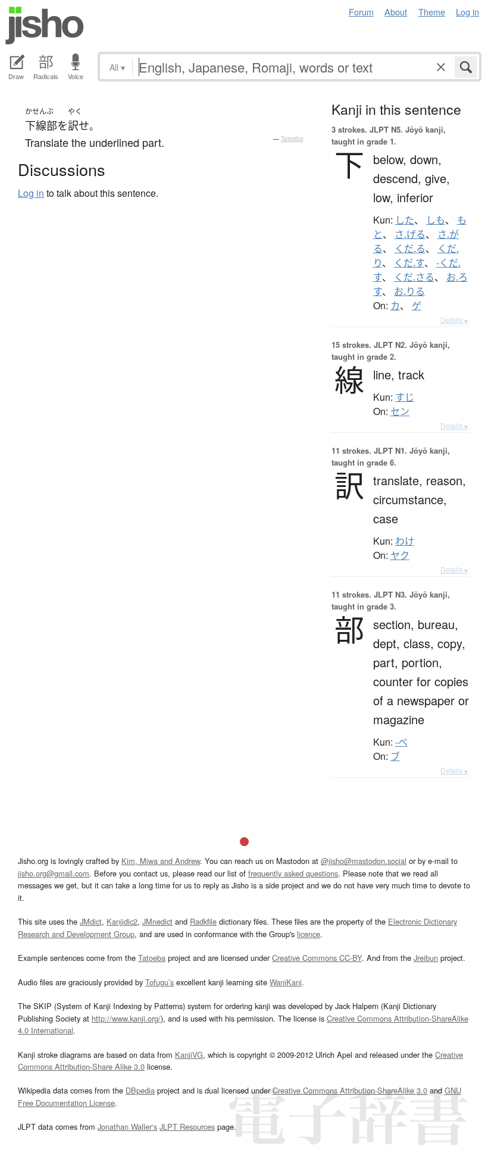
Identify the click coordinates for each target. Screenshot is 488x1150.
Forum (361, 11)
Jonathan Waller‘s (127, 1126)
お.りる (409, 291)
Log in (467, 11)
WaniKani (286, 982)
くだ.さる (414, 277)
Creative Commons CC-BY (317, 957)
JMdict (91, 921)
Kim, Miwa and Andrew (160, 860)
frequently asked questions (293, 873)
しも (435, 220)
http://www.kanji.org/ (126, 1018)
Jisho (44, 26)
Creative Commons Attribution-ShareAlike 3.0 (350, 1090)
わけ (404, 541)
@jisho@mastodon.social (363, 860)
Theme (431, 11)
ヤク (399, 555)
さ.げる (410, 234)
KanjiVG (189, 1054)
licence (308, 934)
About (395, 11)
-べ (401, 742)
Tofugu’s (159, 982)
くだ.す (409, 262)
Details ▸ (454, 320)
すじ (404, 397)
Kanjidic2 (122, 921)
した (404, 220)
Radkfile (203, 921)
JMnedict (157, 921)
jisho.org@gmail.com (53, 873)
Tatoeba (292, 138)
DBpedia (140, 1090)
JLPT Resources (187, 1126)
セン (399, 411)
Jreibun (426, 957)
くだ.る (410, 248)
